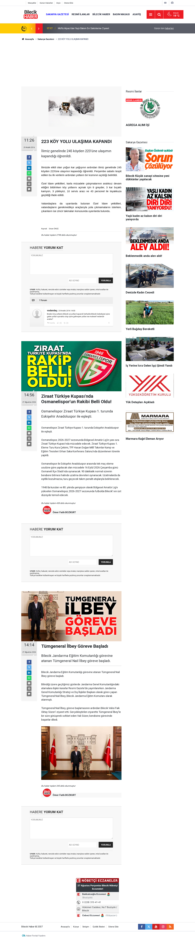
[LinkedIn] (29, 168)
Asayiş (137, 14)
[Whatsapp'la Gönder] (29, 173)
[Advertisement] (97, 65)
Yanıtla (52, 323)
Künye (76, 927)
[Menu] (150, 14)
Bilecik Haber (101, 14)
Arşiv (58, 3)
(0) (60, 323)
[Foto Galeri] (172, 2)
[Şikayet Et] (109, 323)
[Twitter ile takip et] (148, 927)
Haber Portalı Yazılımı (35, 936)
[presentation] (31, 28)
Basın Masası (121, 14)
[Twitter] (29, 162)
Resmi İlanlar (81, 14)
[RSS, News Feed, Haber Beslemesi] (170, 927)
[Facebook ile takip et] (141, 927)
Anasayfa (29, 39)
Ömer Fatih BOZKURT (64, 512)
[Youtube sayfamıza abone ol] (155, 927)
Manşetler (32, 3)
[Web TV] (165, 2)
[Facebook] (29, 157)
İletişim (86, 927)
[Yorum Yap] (29, 189)
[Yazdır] (29, 184)
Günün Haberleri (46, 3)
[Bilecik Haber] (30, 14)
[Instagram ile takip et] (163, 927)
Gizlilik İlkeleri (99, 927)
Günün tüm (164, 28)
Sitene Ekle (68, 3)
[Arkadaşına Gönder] (29, 178)
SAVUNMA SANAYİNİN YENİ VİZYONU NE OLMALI (83, 28)
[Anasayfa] (22, 3)
